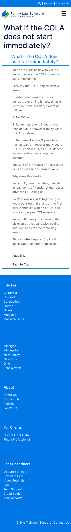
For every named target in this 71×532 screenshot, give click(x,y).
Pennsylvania (12, 368)
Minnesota (11, 350)
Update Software (15, 471)
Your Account (13, 498)
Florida (8, 306)
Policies (9, 403)
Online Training (26, 522)
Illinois (8, 310)
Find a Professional (17, 439)
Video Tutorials (14, 480)
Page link (18, 255)
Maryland (10, 314)
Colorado (10, 297)
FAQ (6, 485)
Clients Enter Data (16, 435)
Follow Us (10, 408)
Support (48, 3)
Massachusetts (14, 319)
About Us (10, 395)
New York (10, 359)
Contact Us (62, 3)
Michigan (10, 346)
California (10, 293)
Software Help (13, 476)
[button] (35, 59)
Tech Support (13, 489)
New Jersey (12, 355)
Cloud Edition (13, 493)
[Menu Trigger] (64, 13)
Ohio (7, 363)
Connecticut (12, 301)
